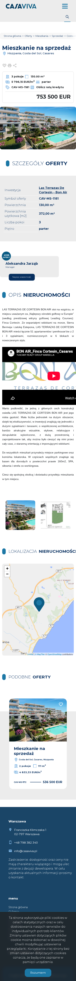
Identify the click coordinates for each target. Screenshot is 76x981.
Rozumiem (38, 972)
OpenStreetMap (54, 654)
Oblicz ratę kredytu (49, 87)
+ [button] (7, 568)
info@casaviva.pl (25, 851)
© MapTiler (40, 654)
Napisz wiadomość (21, 277)
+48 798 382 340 (26, 842)
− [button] (7, 574)
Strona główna (18, 907)
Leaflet (30, 654)
